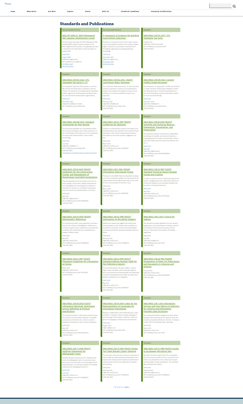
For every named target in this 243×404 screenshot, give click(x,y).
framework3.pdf (108, 62)
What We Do (31, 11)
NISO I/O (105, 11)
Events (87, 11)
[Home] (8, 3)
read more (66, 54)
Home (13, 11)
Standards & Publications (161, 11)
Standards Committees (130, 11)
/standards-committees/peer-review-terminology (79, 153)
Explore (70, 11)
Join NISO (52, 11)
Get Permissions (67, 66)
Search (234, 6)
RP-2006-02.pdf (67, 64)
